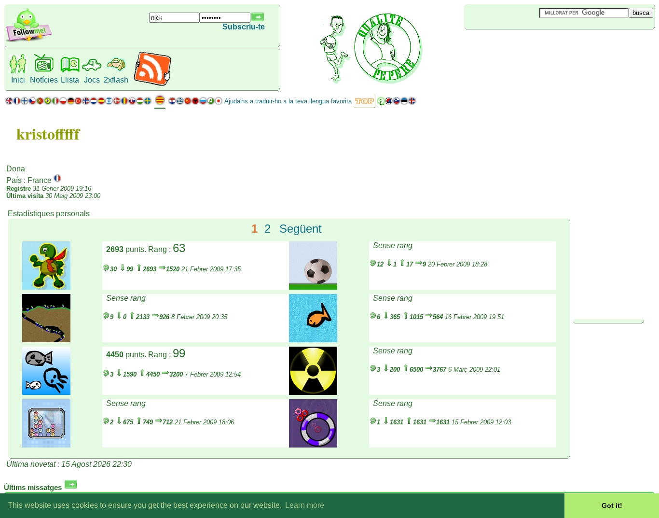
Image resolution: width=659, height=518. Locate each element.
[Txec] (32, 103)
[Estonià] (404, 103)
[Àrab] (381, 103)
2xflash (116, 80)
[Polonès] (63, 103)
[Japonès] (218, 103)
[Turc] (78, 103)
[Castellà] (101, 103)
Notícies (44, 80)
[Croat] (172, 103)
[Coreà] (389, 103)
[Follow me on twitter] (29, 41)
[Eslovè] (396, 103)
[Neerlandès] (93, 103)
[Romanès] (124, 103)
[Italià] (55, 103)
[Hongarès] (140, 103)
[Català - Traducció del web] (160, 103)
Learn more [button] (304, 505)
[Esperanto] (211, 103)
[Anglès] (9, 103)
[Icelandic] (412, 103)
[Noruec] (86, 103)
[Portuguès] (44, 103)
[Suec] (147, 103)
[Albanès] (195, 103)
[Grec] (180, 103)
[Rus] (203, 103)
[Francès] (17, 103)
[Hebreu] (109, 103)
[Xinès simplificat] (188, 103)
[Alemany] (70, 103)
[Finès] (24, 103)
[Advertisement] (521, 45)
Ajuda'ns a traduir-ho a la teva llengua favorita (288, 101)
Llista (70, 80)
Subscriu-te (243, 27)
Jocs (92, 80)
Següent (300, 228)
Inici (18, 80)
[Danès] (117, 103)
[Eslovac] (132, 103)
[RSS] (152, 84)
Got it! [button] (612, 505)
